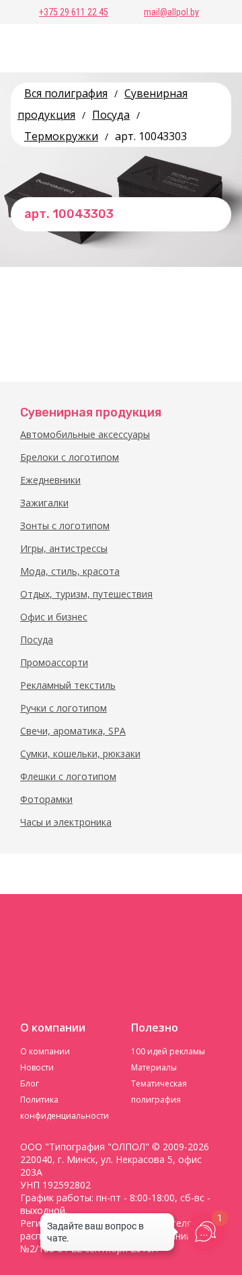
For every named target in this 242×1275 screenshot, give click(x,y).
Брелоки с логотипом (69, 457)
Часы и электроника (66, 822)
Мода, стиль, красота (70, 571)
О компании (45, 1051)
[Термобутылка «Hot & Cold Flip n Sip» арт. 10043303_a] (202, 337)
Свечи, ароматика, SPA (73, 730)
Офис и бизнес (53, 616)
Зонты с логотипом (65, 525)
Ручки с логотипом (63, 708)
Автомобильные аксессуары (85, 434)
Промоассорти (54, 662)
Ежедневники (50, 480)
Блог (29, 1083)
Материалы (154, 1067)
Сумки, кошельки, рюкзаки (80, 753)
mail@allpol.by (171, 12)
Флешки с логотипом (68, 776)
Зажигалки (44, 502)
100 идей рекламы (168, 1051)
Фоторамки (46, 799)
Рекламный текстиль (68, 685)
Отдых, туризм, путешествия (86, 594)
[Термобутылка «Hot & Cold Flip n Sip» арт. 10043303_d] (40, 337)
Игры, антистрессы (64, 548)
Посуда (36, 639)
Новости (37, 1067)
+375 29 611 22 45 (73, 12)
